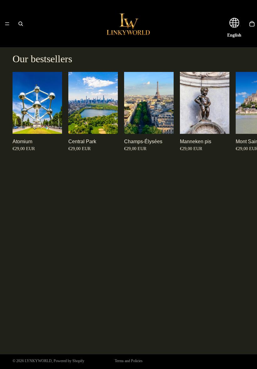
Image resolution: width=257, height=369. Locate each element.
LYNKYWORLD (38, 361)
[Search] (21, 24)
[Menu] (7, 24)
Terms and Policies (129, 361)
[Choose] (52, 124)
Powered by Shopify (69, 361)
